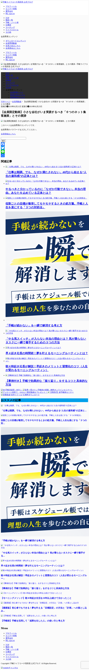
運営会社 (9, 11)
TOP (7, 18)
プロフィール (11, 6)
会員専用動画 (11, 43)
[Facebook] (44, 144)
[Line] (44, 151)
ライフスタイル (12, 30)
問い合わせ (10, 14)
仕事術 (8, 25)
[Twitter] (44, 148)
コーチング (10, 27)
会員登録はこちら (8, 134)
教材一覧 (9, 20)
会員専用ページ (16, 92)
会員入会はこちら (13, 46)
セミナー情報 (11, 9)
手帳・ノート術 (12, 22)
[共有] (44, 155)
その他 (8, 32)
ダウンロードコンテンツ (16, 41)
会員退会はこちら (13, 48)
